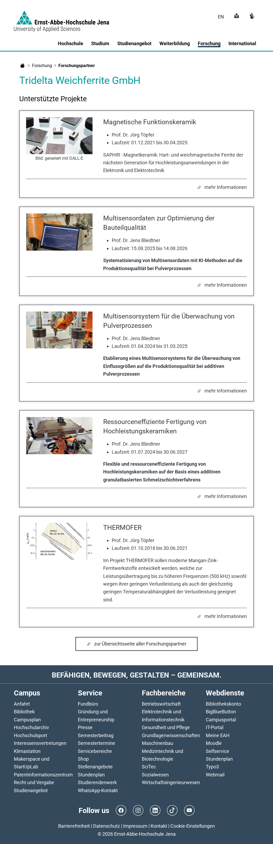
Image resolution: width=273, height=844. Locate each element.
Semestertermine (96, 743)
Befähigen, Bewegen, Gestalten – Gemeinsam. (137, 675)
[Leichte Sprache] (236, 17)
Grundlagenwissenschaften (171, 735)
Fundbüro (88, 704)
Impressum (135, 826)
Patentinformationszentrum (43, 774)
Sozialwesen (155, 774)
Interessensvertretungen (40, 743)
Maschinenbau (157, 743)
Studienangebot (31, 790)
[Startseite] (22, 65)
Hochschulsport (30, 735)
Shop (83, 759)
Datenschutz (106, 826)
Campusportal (221, 719)
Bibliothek (24, 711)
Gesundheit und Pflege (166, 727)
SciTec (149, 766)
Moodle (214, 743)
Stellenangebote (95, 766)
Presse (85, 727)
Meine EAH (218, 735)
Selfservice (217, 751)
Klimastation (27, 751)
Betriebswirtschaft (161, 704)
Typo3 (212, 766)
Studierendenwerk (97, 782)
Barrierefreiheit (74, 826)
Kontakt (159, 826)
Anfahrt (22, 704)
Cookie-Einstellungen (192, 826)
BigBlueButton (221, 711)
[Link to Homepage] (61, 18)
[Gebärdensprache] (251, 17)
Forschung (42, 65)
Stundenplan (91, 774)
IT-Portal (214, 727)
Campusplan (27, 719)
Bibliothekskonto (223, 704)
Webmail (215, 774)
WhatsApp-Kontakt (98, 790)
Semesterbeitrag (96, 735)
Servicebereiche (95, 751)
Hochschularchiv (31, 727)
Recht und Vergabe (34, 782)
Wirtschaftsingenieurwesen (171, 782)
